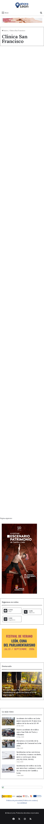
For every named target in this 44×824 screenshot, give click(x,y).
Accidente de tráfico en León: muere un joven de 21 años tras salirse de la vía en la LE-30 (29, 720)
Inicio (5, 31)
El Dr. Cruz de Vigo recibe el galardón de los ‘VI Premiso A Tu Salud (21, 152)
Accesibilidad (22, 803)
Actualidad (8, 53)
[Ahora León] (22, 5)
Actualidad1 (9, 144)
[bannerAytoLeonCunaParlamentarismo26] (19, 657)
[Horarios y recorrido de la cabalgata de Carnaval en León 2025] (8, 744)
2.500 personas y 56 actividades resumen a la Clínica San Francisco (21, 483)
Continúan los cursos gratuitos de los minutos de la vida (21, 338)
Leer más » (10, 82)
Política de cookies (30, 800)
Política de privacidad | (14, 800)
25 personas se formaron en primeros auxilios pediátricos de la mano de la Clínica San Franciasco (21, 388)
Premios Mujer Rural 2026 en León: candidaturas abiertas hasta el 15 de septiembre (19, 692)
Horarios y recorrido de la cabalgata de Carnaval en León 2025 (29, 743)
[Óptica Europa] (22, 20)
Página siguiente (6, 518)
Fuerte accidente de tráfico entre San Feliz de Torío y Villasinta (28, 732)
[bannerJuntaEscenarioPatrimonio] (19, 593)
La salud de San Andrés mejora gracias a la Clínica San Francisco (20, 438)
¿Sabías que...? (10, 94)
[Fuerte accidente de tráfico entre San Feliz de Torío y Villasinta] (8, 732)
